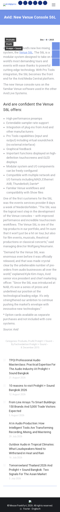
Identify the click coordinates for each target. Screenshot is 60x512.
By (28, 344)
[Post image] (4, 360)
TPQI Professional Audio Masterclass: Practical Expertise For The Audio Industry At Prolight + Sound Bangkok (32, 366)
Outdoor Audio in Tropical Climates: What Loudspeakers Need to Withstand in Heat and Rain (31, 449)
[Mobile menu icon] (53, 5)
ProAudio (10, 40)
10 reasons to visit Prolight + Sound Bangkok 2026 (32, 388)
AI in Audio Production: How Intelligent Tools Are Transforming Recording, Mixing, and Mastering (31, 428)
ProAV (9, 44)
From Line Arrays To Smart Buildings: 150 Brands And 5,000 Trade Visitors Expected (32, 407)
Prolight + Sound (13, 48)
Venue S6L (26, 52)
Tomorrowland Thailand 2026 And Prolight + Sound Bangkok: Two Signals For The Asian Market (30, 470)
